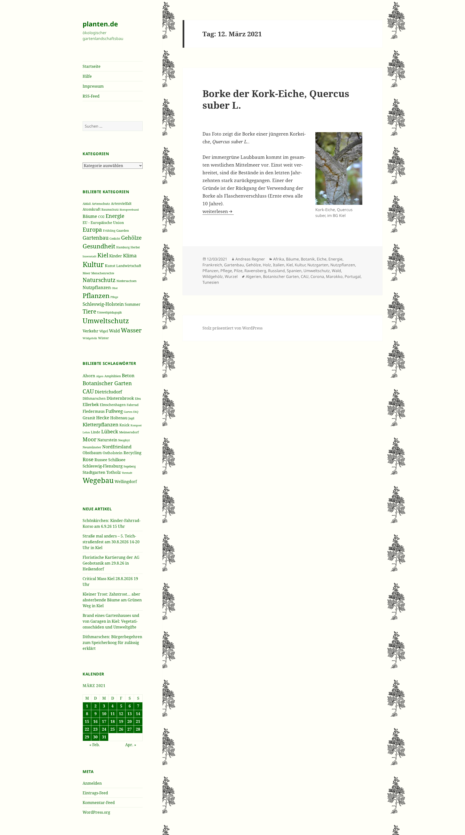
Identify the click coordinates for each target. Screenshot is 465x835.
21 (138, 721)
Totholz (113, 472)
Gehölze (131, 237)
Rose (88, 459)
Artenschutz (101, 203)
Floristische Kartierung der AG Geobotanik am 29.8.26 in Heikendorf (111, 563)
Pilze (238, 270)
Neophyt (124, 440)
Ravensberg (255, 270)
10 (104, 713)
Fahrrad (133, 405)
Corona (317, 276)
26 (121, 729)
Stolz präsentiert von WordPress (232, 328)
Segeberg (130, 466)
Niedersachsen (126, 281)
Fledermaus (94, 411)
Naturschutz (99, 280)
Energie (115, 215)
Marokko (334, 276)
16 (95, 721)
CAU (88, 391)
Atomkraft (92, 209)
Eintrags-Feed (95, 793)
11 (112, 713)
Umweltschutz (106, 320)
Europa (92, 229)
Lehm (86, 432)
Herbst (135, 247)
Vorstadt (127, 473)
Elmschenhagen (113, 404)
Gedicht (114, 238)
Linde (95, 432)
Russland (276, 270)
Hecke (102, 418)
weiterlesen (218, 211)
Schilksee (116, 459)
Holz (267, 265)
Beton (128, 375)
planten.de (100, 23)
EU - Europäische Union (103, 222)
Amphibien (112, 376)
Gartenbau (95, 237)
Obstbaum (92, 452)
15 (87, 721)
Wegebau (98, 480)
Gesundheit (99, 246)
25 (112, 729)
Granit (89, 418)
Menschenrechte (102, 273)
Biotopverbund (129, 209)
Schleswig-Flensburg (103, 466)
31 (104, 737)
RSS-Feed (91, 96)
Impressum (93, 86)
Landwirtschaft (128, 265)
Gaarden (122, 230)
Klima (130, 255)
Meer (86, 273)
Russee (100, 459)
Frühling (109, 230)
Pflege (114, 297)
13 (129, 713)
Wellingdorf (126, 481)
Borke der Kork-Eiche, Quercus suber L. (275, 99)
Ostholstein (113, 452)
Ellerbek (91, 404)
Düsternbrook (120, 398)
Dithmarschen (94, 398)
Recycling (132, 452)
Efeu (138, 399)
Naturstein (107, 440)
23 (95, 729)
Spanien (294, 270)
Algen (99, 376)
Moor (89, 439)
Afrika (278, 259)
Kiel (102, 255)
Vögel (103, 331)
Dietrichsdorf (108, 392)
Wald (114, 331)
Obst (115, 288)
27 (129, 729)
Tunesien (210, 282)
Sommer (132, 304)
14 (138, 713)
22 (87, 729)
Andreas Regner (250, 259)
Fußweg (114, 411)
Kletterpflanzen (100, 424)
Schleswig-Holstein (103, 304)
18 (112, 721)
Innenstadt (89, 256)
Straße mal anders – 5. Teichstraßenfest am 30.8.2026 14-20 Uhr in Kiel (111, 541)
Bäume (90, 216)
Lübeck (109, 431)
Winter (103, 338)
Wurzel (231, 276)
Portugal (353, 276)
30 (95, 737)
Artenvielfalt (121, 203)
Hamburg (123, 247)
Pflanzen (96, 295)
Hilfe (87, 76)
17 (104, 721)
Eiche (321, 259)
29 (87, 737)
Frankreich (212, 265)
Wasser (131, 330)
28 (138, 729)
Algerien (253, 276)
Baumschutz (110, 209)
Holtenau (118, 418)
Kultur (93, 264)
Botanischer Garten (107, 383)
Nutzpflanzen (97, 287)
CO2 (101, 216)
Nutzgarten (317, 265)
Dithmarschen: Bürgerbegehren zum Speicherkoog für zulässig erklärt (112, 642)
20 (129, 721)
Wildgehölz (90, 338)
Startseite (92, 66)
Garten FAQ (131, 412)
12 (121, 713)
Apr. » (130, 744)
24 (104, 729)
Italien (278, 265)
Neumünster (92, 447)
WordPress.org (96, 812)
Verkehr (90, 331)
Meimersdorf (129, 432)
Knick (124, 424)
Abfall (87, 204)
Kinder (115, 256)
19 (121, 721)
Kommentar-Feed (99, 802)
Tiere (89, 311)
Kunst (110, 265)
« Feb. (94, 744)
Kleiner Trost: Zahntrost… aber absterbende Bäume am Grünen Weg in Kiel (112, 599)
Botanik (308, 259)
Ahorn (89, 375)
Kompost (136, 425)
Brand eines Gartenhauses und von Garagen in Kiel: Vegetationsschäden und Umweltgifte (111, 621)
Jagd (131, 418)
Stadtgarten (94, 472)
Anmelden (92, 783)
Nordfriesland (117, 447)
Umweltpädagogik (109, 312)
